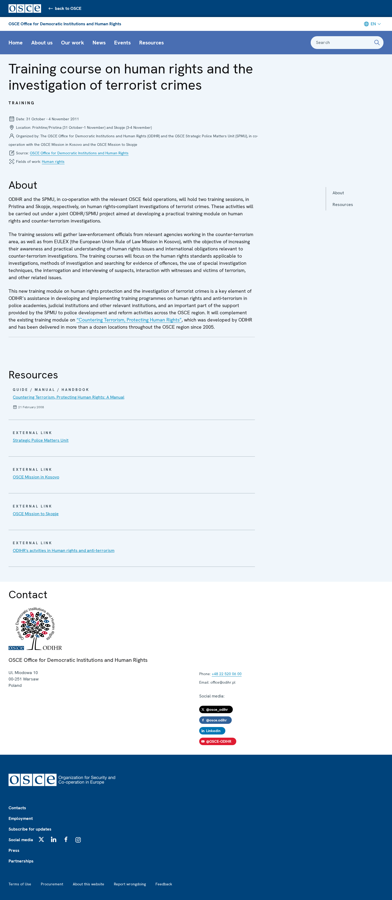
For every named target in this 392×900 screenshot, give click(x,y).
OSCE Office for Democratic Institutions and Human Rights (65, 24)
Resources (151, 42)
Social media (21, 840)
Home (16, 42)
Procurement (52, 884)
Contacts (17, 808)
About (338, 193)
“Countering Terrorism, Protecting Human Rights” (129, 320)
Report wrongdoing (130, 884)
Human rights (53, 161)
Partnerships (21, 861)
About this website (88, 884)
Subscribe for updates (30, 829)
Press (14, 850)
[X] (41, 839)
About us (42, 42)
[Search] (377, 42)
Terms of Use (20, 884)
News (99, 42)
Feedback (163, 884)
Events (122, 42)
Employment (21, 818)
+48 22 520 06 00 (227, 673)
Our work (72, 42)
